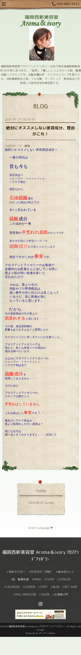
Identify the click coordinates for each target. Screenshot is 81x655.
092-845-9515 (68, 4)
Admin (51, 633)
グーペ (42, 633)
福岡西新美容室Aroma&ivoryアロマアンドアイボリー (36, 626)
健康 (27, 146)
